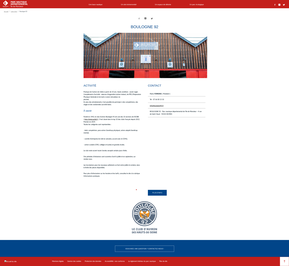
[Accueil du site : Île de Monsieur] (15, 5)
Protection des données (93, 261)
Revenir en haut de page (284, 261)
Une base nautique (95, 4)
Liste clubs (14, 11)
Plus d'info (157, 193)
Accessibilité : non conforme (115, 261)
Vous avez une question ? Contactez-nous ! (144, 249)
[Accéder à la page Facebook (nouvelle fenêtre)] (275, 4)
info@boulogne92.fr (157, 106)
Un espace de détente (163, 4)
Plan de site (163, 261)
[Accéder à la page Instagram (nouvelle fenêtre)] (279, 4)
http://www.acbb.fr (91, 119)
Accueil (6, 11)
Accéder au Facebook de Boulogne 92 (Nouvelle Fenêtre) (139, 190)
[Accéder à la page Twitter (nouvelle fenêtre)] (284, 4)
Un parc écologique (197, 4)
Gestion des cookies (74, 261)
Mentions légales (58, 261)
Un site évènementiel (128, 4)
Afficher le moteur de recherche (217, 4)
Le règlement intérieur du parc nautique (142, 261)
